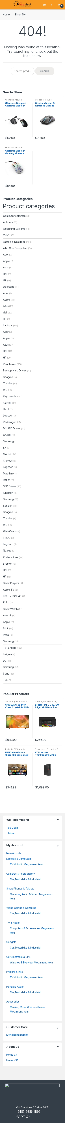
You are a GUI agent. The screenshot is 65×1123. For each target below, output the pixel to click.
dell (5, 312)
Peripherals (9, 364)
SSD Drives (9, 486)
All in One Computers (15, 248)
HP (4, 280)
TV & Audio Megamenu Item (26, 864)
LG (4, 660)
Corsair (7, 402)
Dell (5, 273)
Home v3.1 (12, 1060)
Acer (5, 254)
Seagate (8, 377)
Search (45, 5)
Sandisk (7, 505)
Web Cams (9, 531)
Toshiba (7, 383)
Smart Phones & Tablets (20, 888)
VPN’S (6, 235)
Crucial (7, 434)
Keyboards (9, 396)
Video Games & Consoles (21, 907)
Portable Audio (15, 986)
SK (4, 447)
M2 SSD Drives (11, 428)
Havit (6, 409)
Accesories (13, 1001)
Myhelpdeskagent (17, 1034)
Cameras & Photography (20, 873)
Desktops (8, 286)
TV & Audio (9, 647)
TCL (5, 679)
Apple (6, 261)
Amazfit (7, 615)
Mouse (18, 99)
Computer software (14, 215)
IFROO (6, 537)
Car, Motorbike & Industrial (25, 879)
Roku (6, 602)
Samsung (8, 441)
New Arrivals (13, 853)
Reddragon (9, 422)
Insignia (7, 654)
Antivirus (8, 222)
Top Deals (12, 827)
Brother (7, 563)
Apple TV (8, 589)
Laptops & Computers (18, 858)
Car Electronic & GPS (18, 956)
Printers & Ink (10, 557)
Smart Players (11, 583)
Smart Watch (10, 609)
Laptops (7, 325)
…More (10, 833)
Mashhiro (8, 473)
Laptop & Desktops (14, 241)
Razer (6, 479)
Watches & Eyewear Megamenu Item (31, 962)
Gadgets (11, 941)
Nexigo (7, 550)
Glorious (9, 99)
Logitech (8, 415)
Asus (5, 267)
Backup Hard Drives (14, 370)
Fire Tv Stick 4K (12, 595)
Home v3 (11, 1054)
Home (6, 14)
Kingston (8, 492)
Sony (6, 673)
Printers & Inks (14, 971)
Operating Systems (14, 228)
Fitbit (5, 628)
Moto (6, 634)
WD (5, 389)
